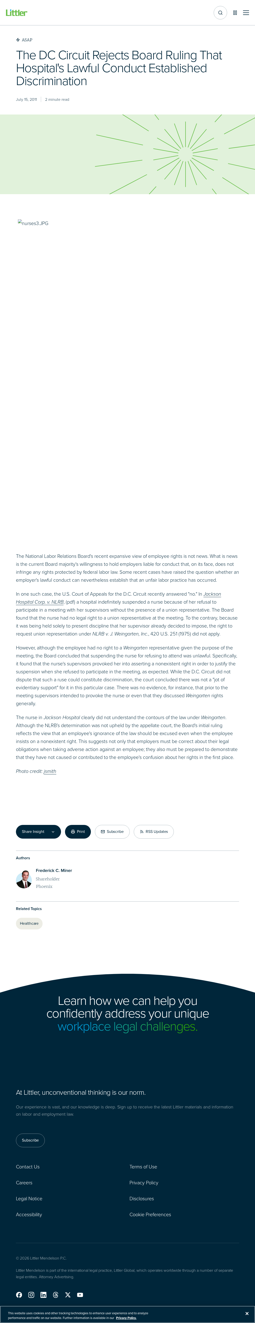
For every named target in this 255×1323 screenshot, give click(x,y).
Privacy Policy (143, 1182)
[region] (127, 1314)
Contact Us (28, 1166)
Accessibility (29, 1214)
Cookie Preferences (150, 1214)
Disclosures (141, 1198)
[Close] (247, 1313)
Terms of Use (143, 1166)
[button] (19, 1295)
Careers (24, 1182)
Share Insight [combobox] (33, 831)
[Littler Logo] (17, 12)
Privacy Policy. (126, 1318)
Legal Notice (29, 1198)
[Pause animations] (235, 12)
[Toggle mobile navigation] (246, 12)
